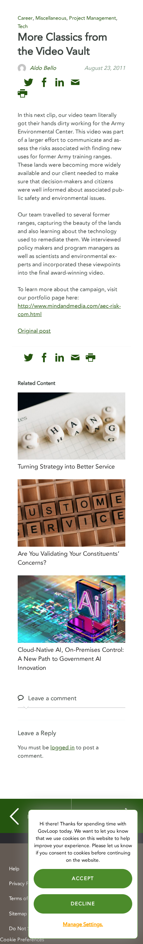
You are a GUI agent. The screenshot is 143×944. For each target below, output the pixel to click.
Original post (34, 331)
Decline (83, 903)
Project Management (92, 18)
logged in (62, 747)
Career (25, 18)
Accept (83, 878)
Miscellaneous (50, 18)
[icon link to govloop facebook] (44, 82)
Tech (23, 26)
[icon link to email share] (75, 82)
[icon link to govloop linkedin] (59, 82)
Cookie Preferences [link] (22, 939)
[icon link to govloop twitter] (28, 82)
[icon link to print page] (22, 93)
